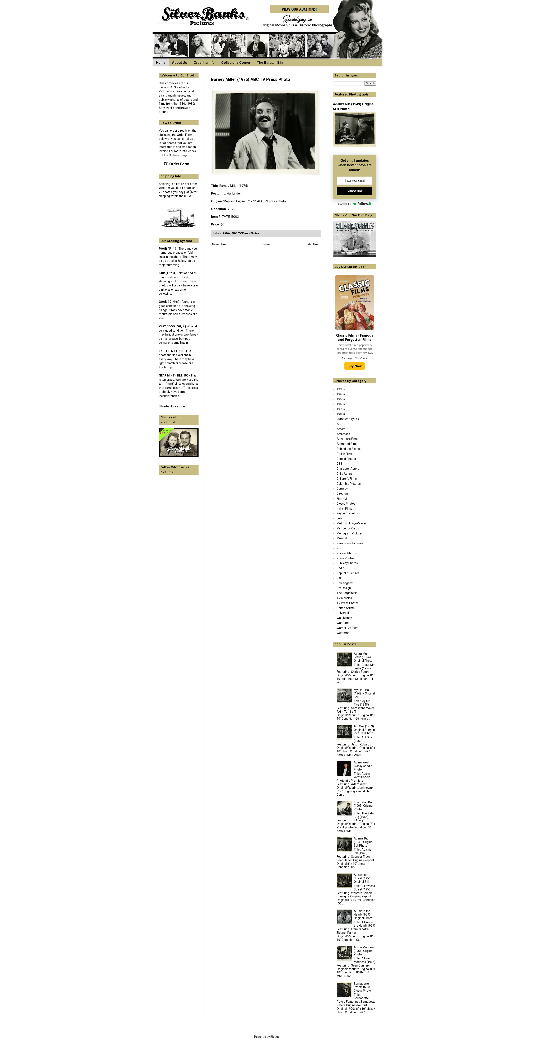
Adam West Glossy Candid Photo (363, 766)
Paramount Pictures (350, 543)
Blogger (275, 1036)
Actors (341, 429)
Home (160, 62)
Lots (339, 518)
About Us (179, 62)
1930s (341, 389)
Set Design (344, 588)
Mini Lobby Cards (348, 528)
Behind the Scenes (349, 448)
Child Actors (345, 473)
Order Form (176, 164)
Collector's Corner (235, 62)
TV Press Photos (248, 233)
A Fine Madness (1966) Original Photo (364, 951)
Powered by (344, 203)
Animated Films (347, 443)
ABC (234, 233)
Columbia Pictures (349, 483)
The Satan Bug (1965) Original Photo (363, 806)
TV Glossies (344, 598)
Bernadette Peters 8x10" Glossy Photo (362, 987)
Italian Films (344, 508)
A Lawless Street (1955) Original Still (363, 878)
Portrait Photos (347, 553)
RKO (339, 578)
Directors (343, 493)
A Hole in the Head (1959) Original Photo (363, 914)
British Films (345, 453)
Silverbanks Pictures (172, 406)
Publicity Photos (347, 563)
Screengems (345, 583)
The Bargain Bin (270, 62)
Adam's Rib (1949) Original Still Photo (363, 842)
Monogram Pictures (350, 533)
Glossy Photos (346, 503)
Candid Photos (346, 458)
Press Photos (345, 558)
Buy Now (355, 366)
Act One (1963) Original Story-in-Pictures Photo (365, 730)
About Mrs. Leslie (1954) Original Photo (363, 657)
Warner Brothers (347, 628)
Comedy (342, 488)
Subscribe (354, 191)
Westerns (343, 633)
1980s (341, 414)
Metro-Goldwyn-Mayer (351, 523)
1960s (341, 404)
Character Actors (348, 468)
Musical (342, 538)
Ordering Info (204, 62)
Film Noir (342, 498)
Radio (340, 568)
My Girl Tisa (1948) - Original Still (364, 693)
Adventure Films (347, 438)
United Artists (346, 608)
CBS (339, 463)
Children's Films (347, 478)
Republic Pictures (348, 573)
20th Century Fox (348, 419)
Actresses (343, 434)
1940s (341, 394)
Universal (343, 612)
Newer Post (219, 244)
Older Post (312, 244)
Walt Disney (344, 617)
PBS (339, 548)
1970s (226, 233)
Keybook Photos (347, 513)
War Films (343, 622)
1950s (341, 399)
